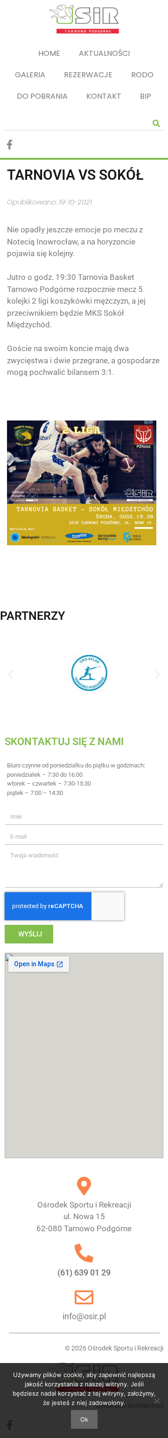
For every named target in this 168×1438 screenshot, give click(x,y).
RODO (142, 74)
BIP (145, 96)
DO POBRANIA (42, 96)
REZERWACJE (88, 74)
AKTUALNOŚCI (104, 53)
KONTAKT (103, 96)
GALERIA (30, 74)
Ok (84, 1419)
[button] (10, 674)
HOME (49, 53)
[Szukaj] (156, 123)
